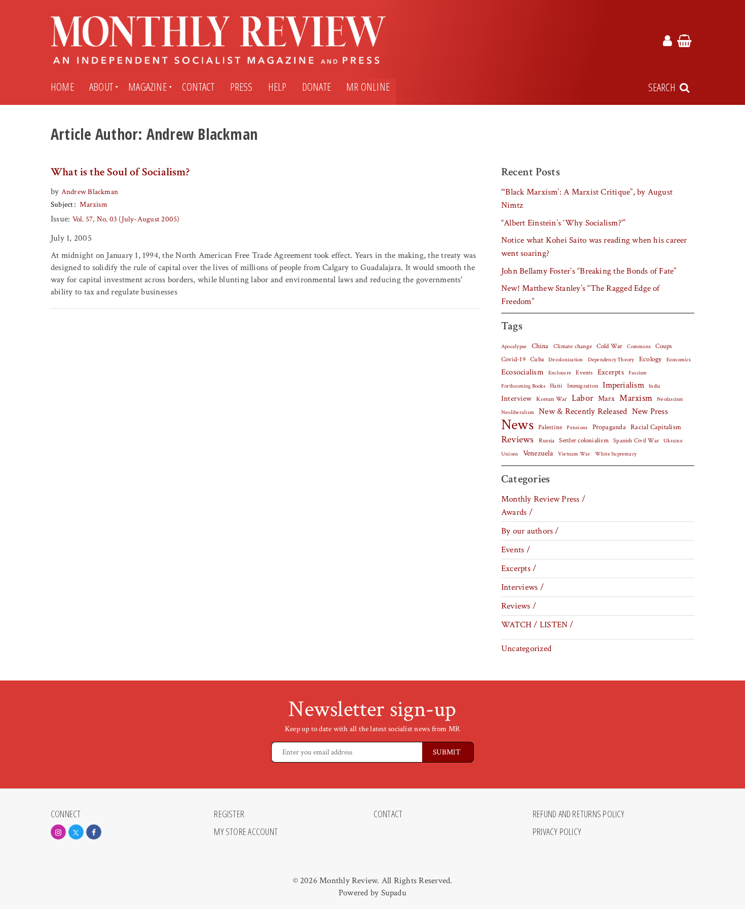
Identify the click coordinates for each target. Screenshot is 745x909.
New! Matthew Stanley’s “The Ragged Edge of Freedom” (580, 295)
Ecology (650, 359)
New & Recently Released (583, 411)
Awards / (517, 512)
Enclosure (559, 372)
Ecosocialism (522, 372)
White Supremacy (616, 454)
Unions (509, 454)
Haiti (556, 386)
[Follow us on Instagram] (58, 832)
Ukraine (673, 440)
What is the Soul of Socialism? (120, 172)
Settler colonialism (583, 440)
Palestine (550, 427)
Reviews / (518, 606)
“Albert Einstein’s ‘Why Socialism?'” (563, 223)
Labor (582, 398)
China (540, 346)
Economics (678, 359)
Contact (198, 87)
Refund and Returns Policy (579, 814)
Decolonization (565, 359)
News (517, 425)
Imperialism (623, 385)
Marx (606, 398)
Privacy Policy (557, 832)
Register (229, 814)
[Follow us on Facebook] (93, 832)
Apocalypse (514, 346)
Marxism (93, 204)
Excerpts (611, 372)
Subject (62, 204)
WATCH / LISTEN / (537, 624)
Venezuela (538, 453)
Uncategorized (526, 648)
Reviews (517, 440)
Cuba (537, 359)
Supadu (393, 892)
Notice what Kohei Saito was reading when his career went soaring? (594, 247)
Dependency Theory (611, 359)
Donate (316, 87)
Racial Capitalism (655, 427)
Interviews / (522, 587)
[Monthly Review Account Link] (667, 42)
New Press (650, 411)
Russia (546, 440)
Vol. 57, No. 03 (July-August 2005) (126, 219)
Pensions (577, 427)
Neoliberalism (517, 412)
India (654, 386)
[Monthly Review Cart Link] (684, 42)
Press (241, 87)
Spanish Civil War (636, 440)
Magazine (147, 87)
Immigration (583, 386)
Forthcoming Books (523, 386)
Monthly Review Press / (543, 499)
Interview (516, 398)
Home (62, 87)
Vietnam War (574, 454)
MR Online (368, 87)
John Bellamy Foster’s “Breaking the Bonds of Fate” (589, 271)
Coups (663, 346)
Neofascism (670, 399)
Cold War (609, 346)
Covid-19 (513, 359)
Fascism (637, 372)
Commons (639, 346)
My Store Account (246, 832)
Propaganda (609, 427)
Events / (515, 549)
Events (584, 372)
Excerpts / (518, 568)
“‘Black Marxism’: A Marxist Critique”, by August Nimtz (587, 198)
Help (277, 87)
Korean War (551, 399)
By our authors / (530, 531)
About (101, 87)
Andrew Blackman (89, 192)
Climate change (572, 346)
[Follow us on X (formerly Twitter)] (76, 832)
